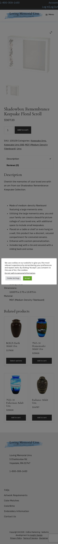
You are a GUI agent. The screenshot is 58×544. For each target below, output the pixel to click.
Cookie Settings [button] (13, 278)
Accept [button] (27, 278)
